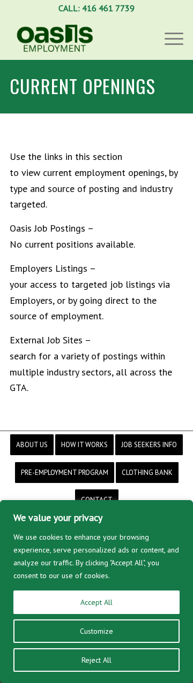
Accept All (96, 602)
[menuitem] (32, 444)
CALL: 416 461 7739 (96, 8)
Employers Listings (48, 268)
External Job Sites (46, 340)
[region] (96, 591)
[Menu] (168, 38)
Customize (96, 631)
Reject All (96, 660)
